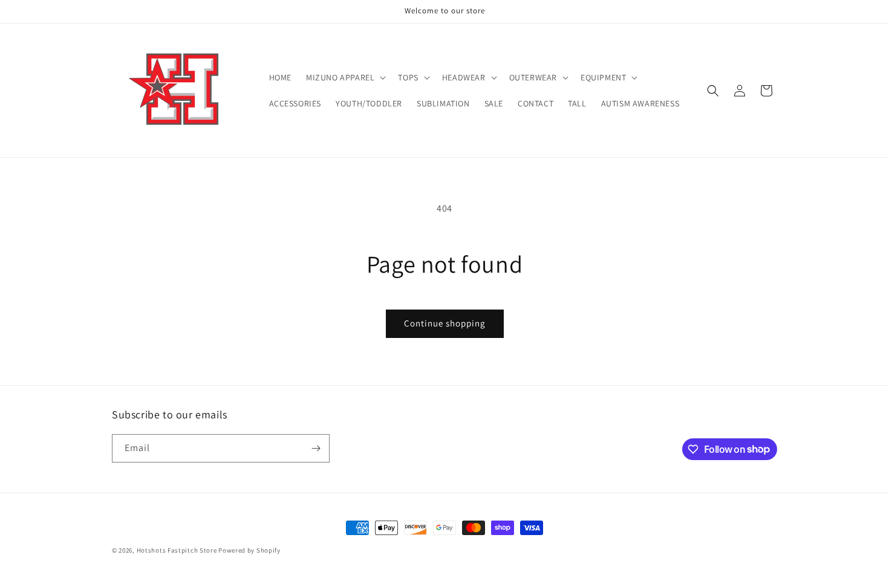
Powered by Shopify (249, 550)
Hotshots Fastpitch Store (177, 550)
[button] (345, 77)
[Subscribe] (315, 448)
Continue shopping (445, 323)
